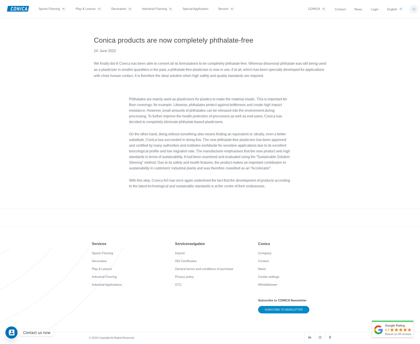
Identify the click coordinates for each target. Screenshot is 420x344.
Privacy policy (184, 276)
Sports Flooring (102, 253)
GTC (178, 284)
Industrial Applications (107, 284)
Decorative (99, 261)
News (262, 269)
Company (264, 253)
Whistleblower (267, 284)
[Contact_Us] (11, 333)
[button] (414, 9)
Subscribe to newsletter (284, 309)
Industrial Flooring (104, 276)
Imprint (180, 253)
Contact (263, 261)
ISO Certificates (186, 261)
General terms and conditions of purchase (204, 269)
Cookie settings (268, 276)
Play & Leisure (102, 269)
